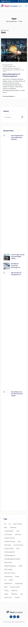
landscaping (18, 583)
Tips (21, 594)
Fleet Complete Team (9, 66)
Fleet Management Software (12, 559)
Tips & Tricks (8, 597)
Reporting (14, 590)
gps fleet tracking (9, 573)
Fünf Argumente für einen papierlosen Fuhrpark (17, 137)
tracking (17, 597)
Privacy (6, 590)
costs (17, 531)
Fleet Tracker (8, 562)
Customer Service (9, 538)
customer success (9, 541)
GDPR (20, 566)
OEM (5, 587)
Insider (17, 576)
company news (8, 531)
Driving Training (8, 548)
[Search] (23, 115)
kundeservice (8, 583)
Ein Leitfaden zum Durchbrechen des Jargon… (17, 393)
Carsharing (13, 527)
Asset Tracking (17, 524)
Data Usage (7, 545)
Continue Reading (8, 96)
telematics (17, 70)
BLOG (20, 6)
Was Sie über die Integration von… (16, 273)
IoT (13, 70)
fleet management (15, 68)
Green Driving (8, 576)
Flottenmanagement (10, 566)
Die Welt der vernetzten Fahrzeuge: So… (16, 265)
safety (6, 594)
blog (5, 68)
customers (18, 534)
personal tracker (15, 587)
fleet (8, 68)
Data (19, 541)
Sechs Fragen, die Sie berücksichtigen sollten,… (17, 256)
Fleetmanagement (7, 70)
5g (9, 524)
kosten (11, 580)
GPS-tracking (8, 569)
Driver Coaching (18, 545)
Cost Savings (8, 534)
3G (5, 524)
